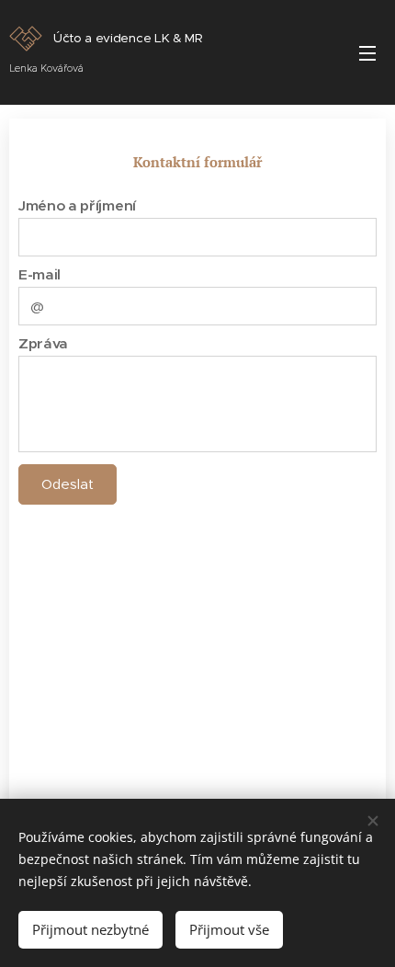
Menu (367, 52)
